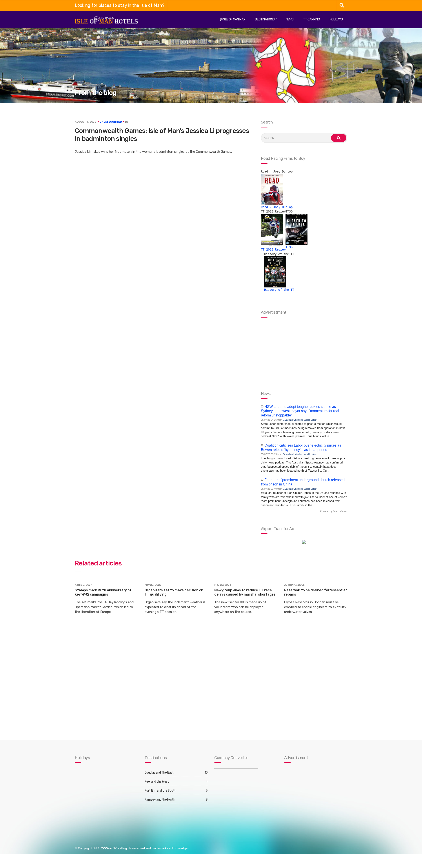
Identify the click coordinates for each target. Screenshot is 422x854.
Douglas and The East (159, 772)
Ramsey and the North (160, 799)
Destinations (265, 19)
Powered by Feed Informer (333, 511)
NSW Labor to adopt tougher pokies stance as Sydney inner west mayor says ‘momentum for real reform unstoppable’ (300, 411)
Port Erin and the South (160, 790)
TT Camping (311, 19)
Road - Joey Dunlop (277, 207)
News (290, 19)
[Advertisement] (311, 798)
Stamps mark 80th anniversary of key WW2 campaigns (103, 592)
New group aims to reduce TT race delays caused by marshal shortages (244, 592)
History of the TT (279, 289)
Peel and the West (157, 781)
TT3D (289, 247)
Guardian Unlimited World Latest (300, 419)
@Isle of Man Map (232, 19)
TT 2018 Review (273, 249)
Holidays (336, 19)
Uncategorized (111, 121)
